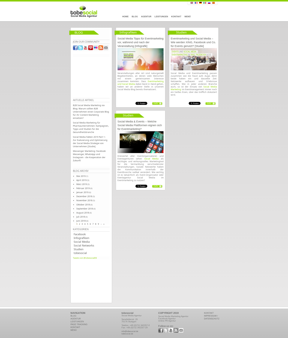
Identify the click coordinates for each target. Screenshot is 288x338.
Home (125, 16)
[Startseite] (122, 12)
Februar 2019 (83, 188)
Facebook (80, 234)
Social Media (82, 241)
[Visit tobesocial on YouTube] (85, 48)
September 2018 (84, 208)
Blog (135, 16)
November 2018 (84, 200)
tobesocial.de (127, 334)
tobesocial (80, 253)
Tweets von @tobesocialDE (85, 258)
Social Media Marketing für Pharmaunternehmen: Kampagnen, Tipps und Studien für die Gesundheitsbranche (91, 127)
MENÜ (73, 330)
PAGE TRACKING (78, 324)
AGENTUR (75, 318)
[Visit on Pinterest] (90, 48)
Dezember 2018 (84, 196)
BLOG (73, 316)
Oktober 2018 (83, 204)
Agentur (146, 16)
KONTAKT (75, 327)
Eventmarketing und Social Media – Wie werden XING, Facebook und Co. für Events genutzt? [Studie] (193, 42)
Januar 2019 (82, 192)
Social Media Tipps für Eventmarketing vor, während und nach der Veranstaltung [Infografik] (140, 42)
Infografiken (81, 238)
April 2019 (81, 180)
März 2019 (81, 184)
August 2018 (82, 212)
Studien (78, 249)
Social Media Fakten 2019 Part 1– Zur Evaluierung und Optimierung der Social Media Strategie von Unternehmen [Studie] (90, 141)
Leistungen (161, 16)
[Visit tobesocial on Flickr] (95, 48)
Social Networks (84, 245)
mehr (155, 103)
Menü (187, 16)
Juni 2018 (81, 220)
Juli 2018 (80, 216)
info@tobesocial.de (130, 331)
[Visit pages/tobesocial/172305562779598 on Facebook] (75, 48)
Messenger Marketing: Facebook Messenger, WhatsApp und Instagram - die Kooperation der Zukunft (89, 156)
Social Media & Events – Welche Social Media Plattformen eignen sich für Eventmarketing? (139, 125)
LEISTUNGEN (77, 321)
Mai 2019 (81, 176)
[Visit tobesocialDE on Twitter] (80, 48)
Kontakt (176, 16)
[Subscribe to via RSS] (101, 48)
